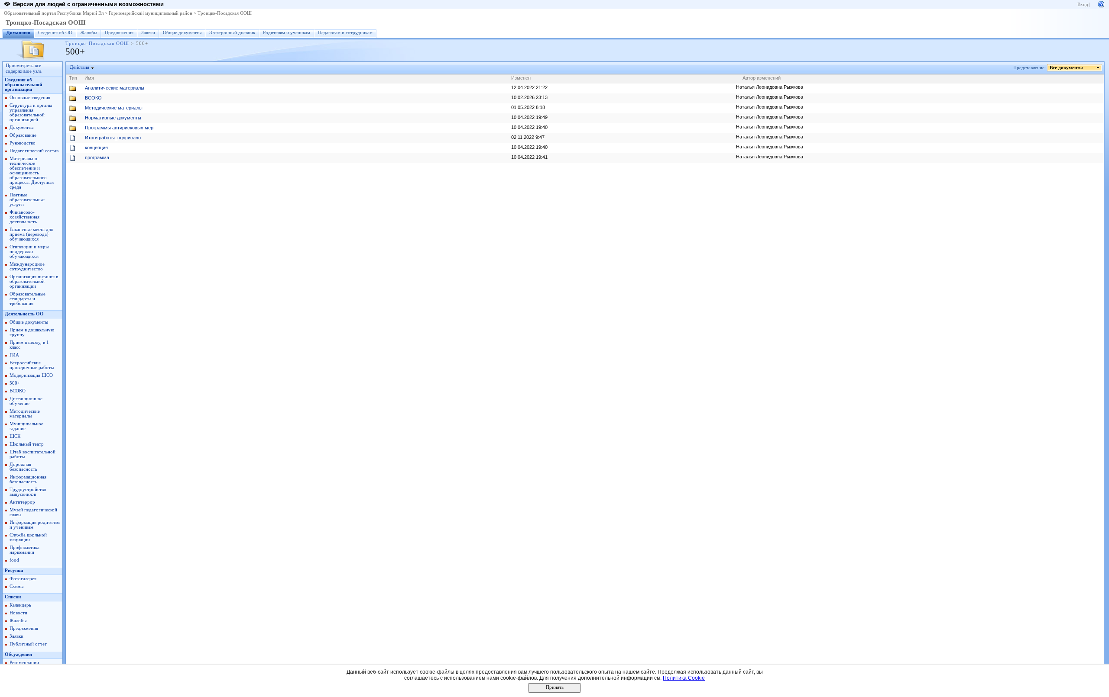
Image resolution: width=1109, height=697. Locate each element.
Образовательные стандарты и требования (27, 299)
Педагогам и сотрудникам (345, 32)
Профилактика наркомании (24, 550)
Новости (18, 612)
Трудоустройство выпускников (28, 492)
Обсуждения (18, 654)
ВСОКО (18, 391)
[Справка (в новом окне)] (1101, 3)
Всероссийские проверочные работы (32, 365)
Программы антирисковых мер (119, 127)
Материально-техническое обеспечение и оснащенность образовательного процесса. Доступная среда (32, 173)
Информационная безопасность (28, 479)
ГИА (14, 355)
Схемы (16, 586)
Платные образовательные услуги (27, 200)
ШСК (15, 436)
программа (97, 157)
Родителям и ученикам (286, 32)
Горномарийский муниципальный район (150, 13)
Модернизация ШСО (31, 375)
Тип (73, 77)
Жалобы (88, 32)
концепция (96, 147)
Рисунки (14, 570)
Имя (89, 77)
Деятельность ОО (24, 314)
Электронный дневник (232, 32)
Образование (23, 135)
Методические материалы (25, 413)
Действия (79, 67)
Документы (21, 127)
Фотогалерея (23, 578)
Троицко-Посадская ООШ (225, 13)
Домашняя (18, 32)
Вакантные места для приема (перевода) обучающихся (31, 234)
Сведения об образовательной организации (23, 84)
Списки (13, 596)
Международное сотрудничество (27, 266)
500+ (15, 383)
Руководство (23, 143)
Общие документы (182, 32)
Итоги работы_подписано (113, 137)
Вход (1082, 4)
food (14, 560)
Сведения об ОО (55, 32)
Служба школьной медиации (28, 537)
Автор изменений (762, 77)
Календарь (20, 605)
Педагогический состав (34, 150)
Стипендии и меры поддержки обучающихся (29, 251)
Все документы (1066, 67)
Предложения (119, 32)
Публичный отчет (28, 644)
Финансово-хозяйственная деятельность (24, 217)
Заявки (148, 32)
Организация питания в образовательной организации (34, 281)
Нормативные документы (113, 117)
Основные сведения (30, 97)
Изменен (521, 77)
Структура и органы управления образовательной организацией (31, 112)
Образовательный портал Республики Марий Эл (54, 13)
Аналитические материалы (114, 87)
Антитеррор (22, 502)
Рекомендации (24, 662)
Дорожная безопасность (23, 467)
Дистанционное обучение (26, 401)
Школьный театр (27, 444)
